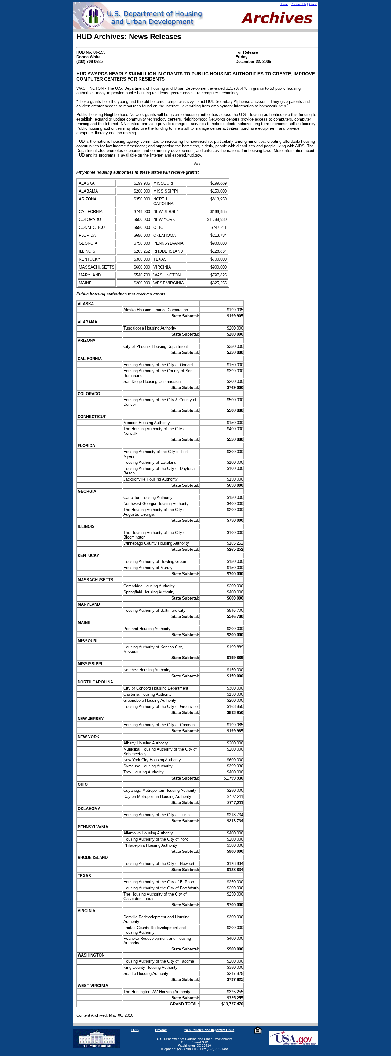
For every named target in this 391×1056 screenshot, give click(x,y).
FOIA (135, 1030)
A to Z (313, 4)
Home (284, 4)
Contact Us (298, 4)
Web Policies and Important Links (209, 1030)
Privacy (161, 1030)
